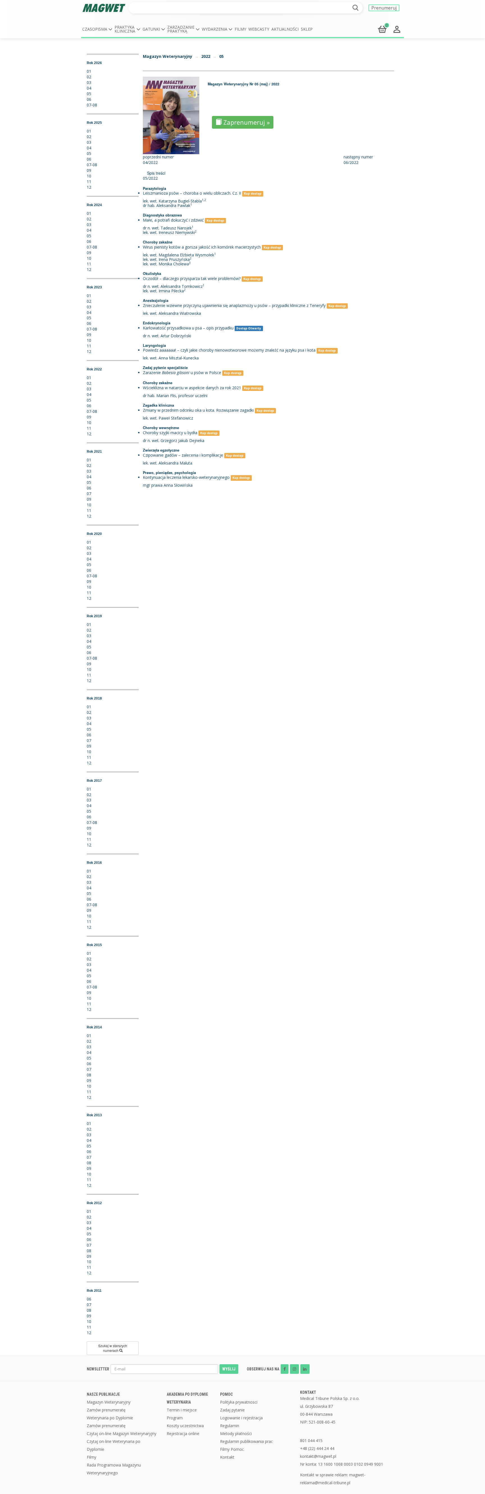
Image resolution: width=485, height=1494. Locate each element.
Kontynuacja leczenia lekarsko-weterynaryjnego (186, 477)
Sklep (307, 29)
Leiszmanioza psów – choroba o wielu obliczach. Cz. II (192, 193)
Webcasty (258, 29)
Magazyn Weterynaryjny (167, 56)
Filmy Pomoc (232, 1449)
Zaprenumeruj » (246, 122)
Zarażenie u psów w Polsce (182, 372)
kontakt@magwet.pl (318, 1456)
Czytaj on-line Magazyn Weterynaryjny (121, 1433)
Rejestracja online (183, 1433)
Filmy (240, 29)
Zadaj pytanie (232, 1410)
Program (175, 1417)
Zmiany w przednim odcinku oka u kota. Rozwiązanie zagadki (198, 410)
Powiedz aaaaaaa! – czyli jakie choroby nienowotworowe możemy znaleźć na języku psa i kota (229, 350)
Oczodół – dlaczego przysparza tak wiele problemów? (192, 278)
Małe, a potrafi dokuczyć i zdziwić (173, 220)
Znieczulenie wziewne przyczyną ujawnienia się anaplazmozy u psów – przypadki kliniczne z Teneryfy (234, 305)
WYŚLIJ (228, 1369)
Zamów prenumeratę (106, 1410)
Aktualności (285, 29)
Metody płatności (236, 1433)
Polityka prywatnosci (238, 1402)
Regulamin (229, 1425)
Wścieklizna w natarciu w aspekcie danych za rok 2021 (192, 387)
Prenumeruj (384, 8)
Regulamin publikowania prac (246, 1441)
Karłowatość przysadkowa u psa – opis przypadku (188, 328)
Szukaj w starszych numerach (112, 1348)
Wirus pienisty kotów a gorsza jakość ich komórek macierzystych (202, 247)
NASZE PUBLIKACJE (103, 1394)
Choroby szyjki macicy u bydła (170, 432)
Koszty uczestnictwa (185, 1425)
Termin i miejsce (182, 1410)
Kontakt (227, 1457)
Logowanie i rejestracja (241, 1417)
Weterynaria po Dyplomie (110, 1417)
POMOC (226, 1394)
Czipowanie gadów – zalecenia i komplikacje (183, 455)
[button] (97, 29)
